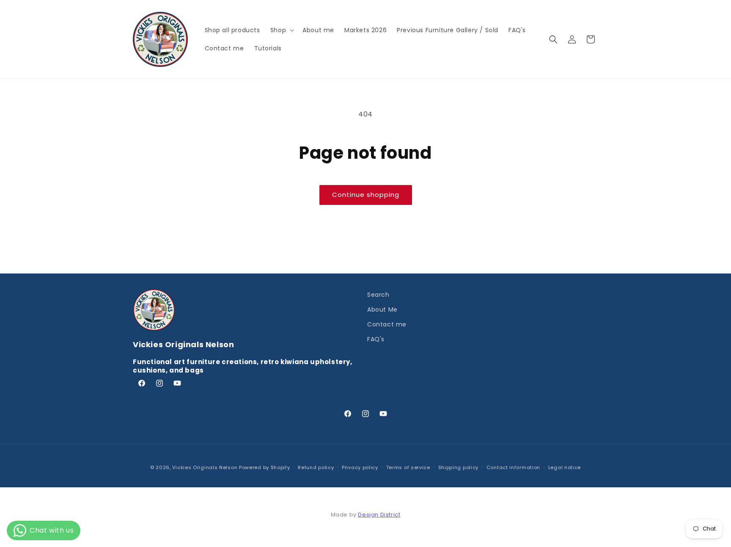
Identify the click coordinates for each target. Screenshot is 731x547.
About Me (382, 309)
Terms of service (408, 467)
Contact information (513, 467)
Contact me (387, 324)
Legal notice (564, 467)
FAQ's (376, 339)
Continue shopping (365, 194)
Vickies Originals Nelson (204, 467)
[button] (281, 30)
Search (378, 294)
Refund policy (316, 467)
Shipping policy (458, 467)
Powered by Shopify (264, 467)
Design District (379, 515)
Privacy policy (360, 467)
